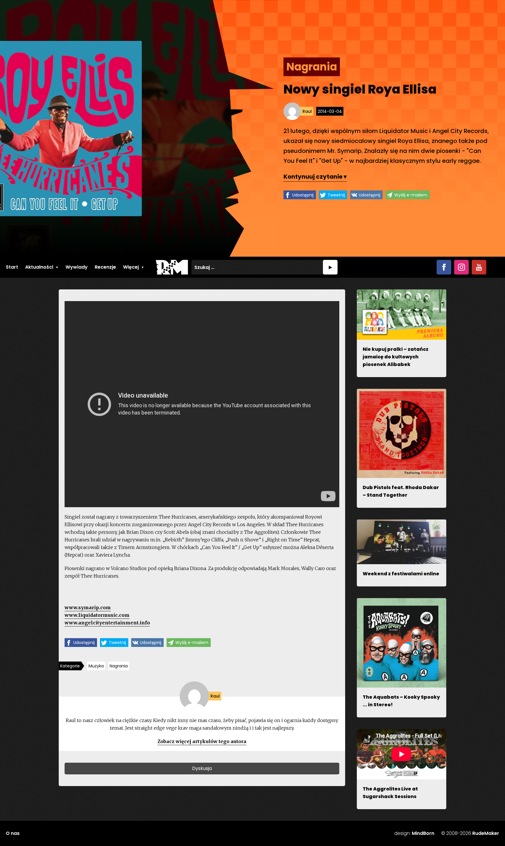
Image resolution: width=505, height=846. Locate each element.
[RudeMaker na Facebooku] (444, 267)
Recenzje (105, 267)
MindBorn (423, 833)
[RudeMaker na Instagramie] (461, 267)
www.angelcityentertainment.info (107, 623)
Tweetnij (336, 195)
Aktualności (39, 267)
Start (12, 267)
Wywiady (76, 267)
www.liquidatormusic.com (97, 615)
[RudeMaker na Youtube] (479, 267)
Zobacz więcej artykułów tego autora (202, 741)
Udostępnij (303, 195)
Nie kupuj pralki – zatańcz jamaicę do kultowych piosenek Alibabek (395, 357)
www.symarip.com (88, 607)
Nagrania (119, 666)
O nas (13, 833)
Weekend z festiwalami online (401, 574)
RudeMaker (485, 833)
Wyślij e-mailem (410, 195)
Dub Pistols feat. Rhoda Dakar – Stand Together (401, 491)
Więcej (131, 267)
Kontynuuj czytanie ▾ (315, 176)
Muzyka (96, 666)
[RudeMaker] (172, 267)
